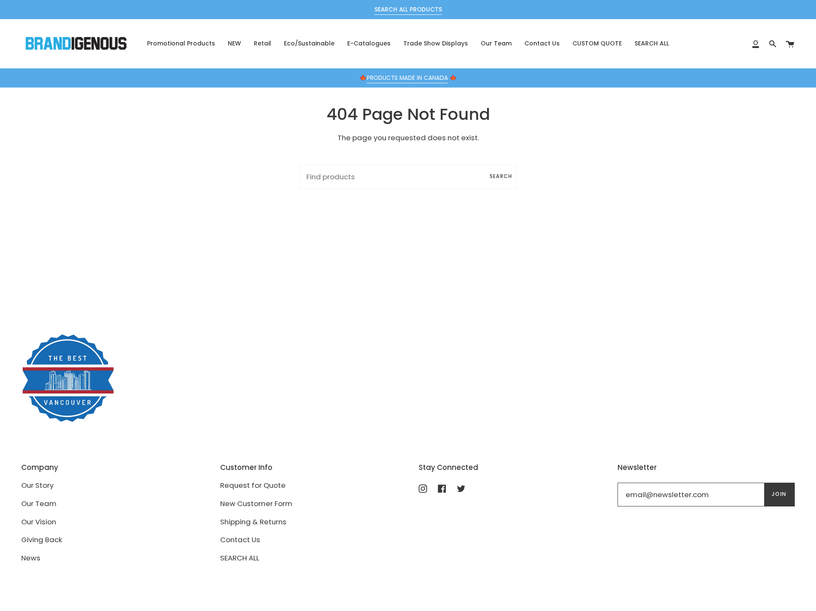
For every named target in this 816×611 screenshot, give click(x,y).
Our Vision (38, 522)
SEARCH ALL (239, 558)
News (30, 558)
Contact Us (240, 540)
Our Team (39, 503)
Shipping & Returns (253, 522)
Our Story (37, 485)
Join (779, 494)
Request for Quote (253, 485)
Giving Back (41, 540)
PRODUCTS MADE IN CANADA (407, 78)
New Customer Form (256, 503)
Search (501, 176)
